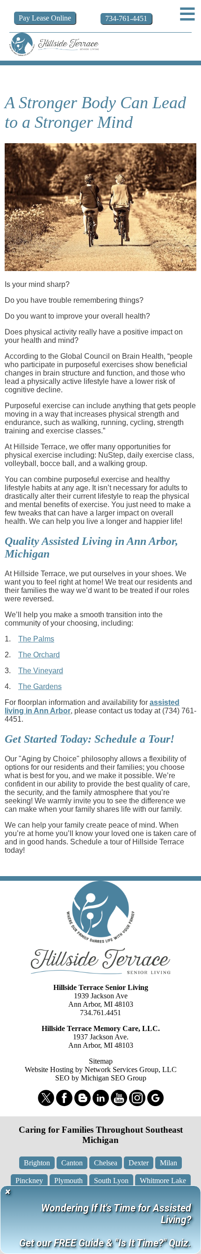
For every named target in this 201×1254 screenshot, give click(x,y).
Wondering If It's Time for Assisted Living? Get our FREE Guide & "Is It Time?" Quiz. (105, 1225)
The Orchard (39, 655)
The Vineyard (40, 671)
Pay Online (45, 18)
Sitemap (101, 1061)
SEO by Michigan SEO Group (100, 1078)
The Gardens (40, 686)
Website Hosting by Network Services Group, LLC (101, 1069)
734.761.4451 (100, 1013)
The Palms (36, 639)
